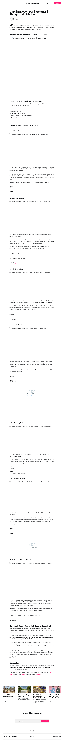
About (8, 3)
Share (51, 19)
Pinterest (24, 674)
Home (4, 3)
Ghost (60, 736)
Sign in (51, 3)
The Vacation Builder (32, 3)
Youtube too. (38, 674)
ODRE (14, 18)
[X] (30, 730)
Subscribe (57, 3)
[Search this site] (47, 3)
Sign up (32, 736)
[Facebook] (33, 730)
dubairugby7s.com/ (14, 263)
